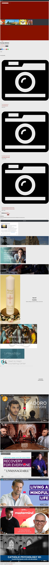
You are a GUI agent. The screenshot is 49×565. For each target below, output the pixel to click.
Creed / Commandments (6, 9)
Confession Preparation (6, 11)
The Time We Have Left (5, 105)
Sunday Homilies (5, 7)
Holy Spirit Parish (4, 33)
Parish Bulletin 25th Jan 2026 (6, 157)
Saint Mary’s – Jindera (6, 12)
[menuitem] (0, 0)
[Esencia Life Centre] (13, 263)
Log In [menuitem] (2, 0)
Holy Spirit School (5, 13)
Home (2, 4)
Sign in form (4, 28)
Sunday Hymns (5, 8)
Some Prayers (5, 31)
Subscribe (24, 220)
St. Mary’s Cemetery (5, 14)
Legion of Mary (5, 16)
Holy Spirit (2, 44)
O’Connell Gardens (5, 35)
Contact (3, 18)
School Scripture (5, 39)
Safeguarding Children (6, 5)
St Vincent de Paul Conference (7, 37)
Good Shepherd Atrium (6, 15)
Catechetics (3, 30)
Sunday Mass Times (4, 6)
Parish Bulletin (5, 26)
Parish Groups (5, 17)
